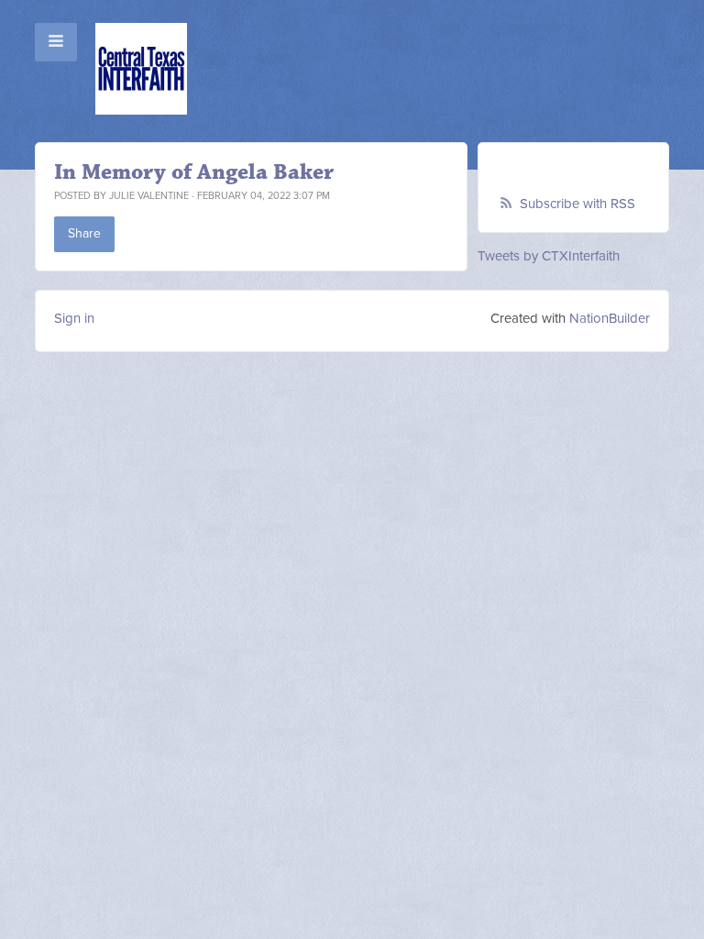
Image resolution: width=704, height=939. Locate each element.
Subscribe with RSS (577, 203)
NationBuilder (609, 318)
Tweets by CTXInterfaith (549, 256)
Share (84, 233)
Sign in (74, 318)
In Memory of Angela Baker (194, 172)
